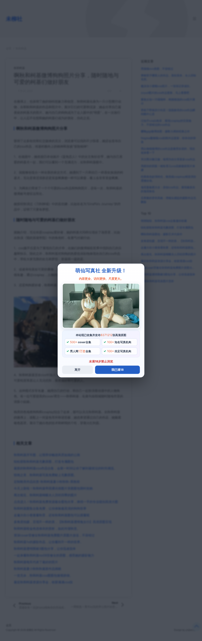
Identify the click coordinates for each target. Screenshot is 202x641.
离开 (77, 370)
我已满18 (117, 370)
